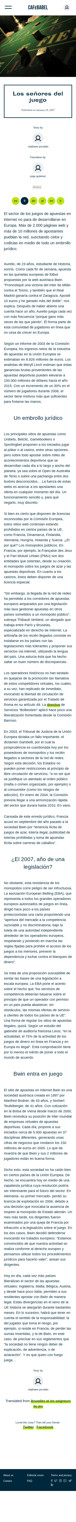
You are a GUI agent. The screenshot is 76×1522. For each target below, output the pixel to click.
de (33, 200)
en (51, 200)
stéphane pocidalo (38, 146)
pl (42, 200)
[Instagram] (60, 1480)
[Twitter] (55, 1480)
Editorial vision (35, 1475)
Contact (7, 1480)
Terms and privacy (61, 1475)
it (60, 200)
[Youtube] (65, 1480)
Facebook (44, 1427)
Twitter (28, 1427)
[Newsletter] (70, 1480)
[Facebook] (52, 1480)
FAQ (29, 1480)
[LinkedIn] (52, 1484)
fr (25, 200)
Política (37, 187)
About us (8, 1475)
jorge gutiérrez (38, 176)
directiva (53, 705)
